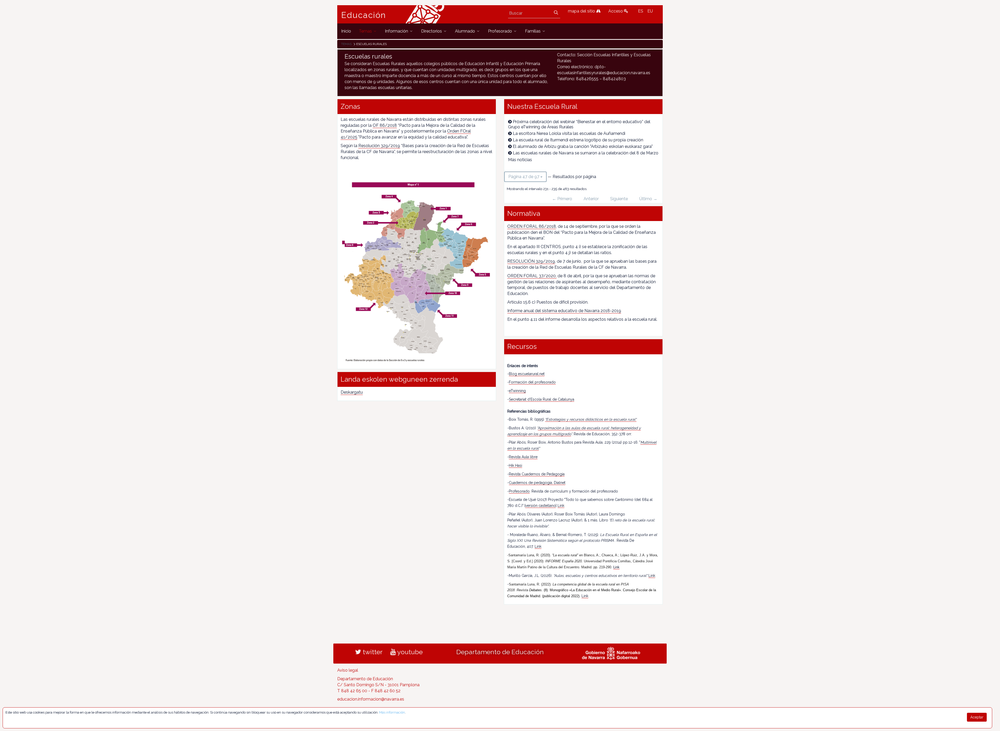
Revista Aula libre (523, 457)
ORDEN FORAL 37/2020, (532, 275)
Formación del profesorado (532, 382)
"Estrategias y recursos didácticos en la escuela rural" (590, 419)
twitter (372, 652)
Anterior (591, 198)
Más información (392, 712)
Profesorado (519, 491)
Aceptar (976, 717)
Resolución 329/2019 (379, 145)
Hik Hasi (515, 465)
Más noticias (520, 159)
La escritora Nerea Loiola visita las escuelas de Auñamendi (569, 133)
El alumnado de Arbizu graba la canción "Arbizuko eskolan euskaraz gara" (583, 146)
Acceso (616, 11)
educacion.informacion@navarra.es (370, 699)
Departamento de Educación (500, 652)
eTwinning (517, 391)
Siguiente (619, 198)
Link (561, 505)
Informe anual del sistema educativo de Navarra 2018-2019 (564, 310)
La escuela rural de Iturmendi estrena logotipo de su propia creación (578, 139)
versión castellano (540, 505)
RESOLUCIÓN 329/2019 (531, 261)
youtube (409, 652)
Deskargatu (352, 392)
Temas (346, 44)
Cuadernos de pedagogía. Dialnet (537, 483)
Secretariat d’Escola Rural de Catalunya (541, 399)
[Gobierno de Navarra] (611, 653)
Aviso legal (347, 670)
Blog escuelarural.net (527, 374)
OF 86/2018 (385, 125)
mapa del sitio (582, 11)
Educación (363, 15)
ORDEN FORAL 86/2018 (531, 226)
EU (650, 11)
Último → (648, 198)
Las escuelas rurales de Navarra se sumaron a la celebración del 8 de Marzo (585, 152)
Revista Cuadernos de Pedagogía (537, 474)
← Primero (562, 198)
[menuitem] (346, 31)
